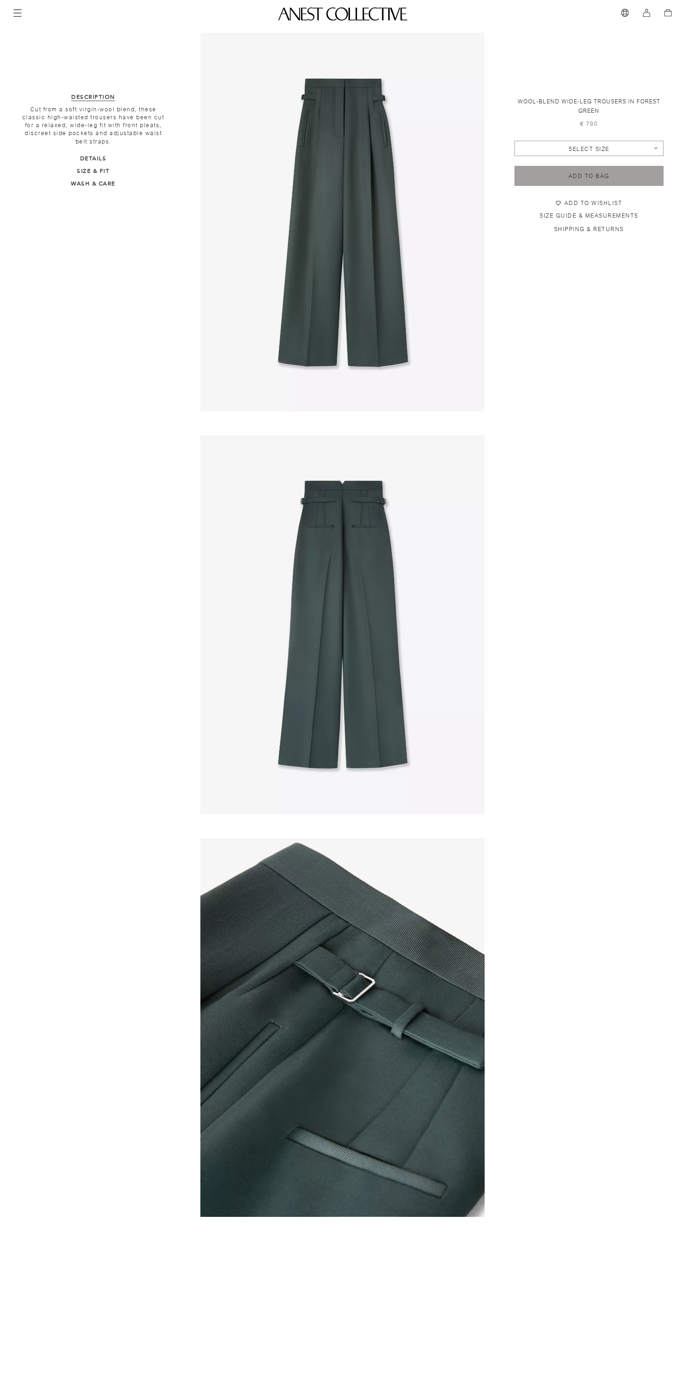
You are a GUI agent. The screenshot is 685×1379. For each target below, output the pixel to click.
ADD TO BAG (589, 176)
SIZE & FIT (93, 171)
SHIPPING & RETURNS (589, 229)
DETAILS (93, 158)
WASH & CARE (93, 183)
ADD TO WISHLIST (593, 203)
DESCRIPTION (93, 97)
